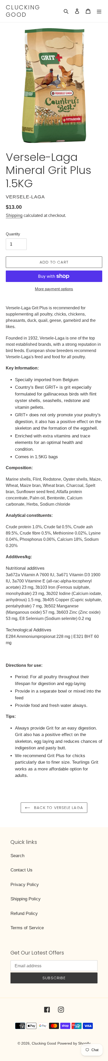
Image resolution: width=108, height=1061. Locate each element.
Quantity (13, 234)
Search (17, 855)
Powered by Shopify (73, 1043)
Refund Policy (24, 913)
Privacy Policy (24, 884)
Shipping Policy (25, 898)
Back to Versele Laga (58, 807)
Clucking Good (23, 11)
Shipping (14, 215)
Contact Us (21, 870)
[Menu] (99, 11)
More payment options (54, 289)
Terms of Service (27, 927)
